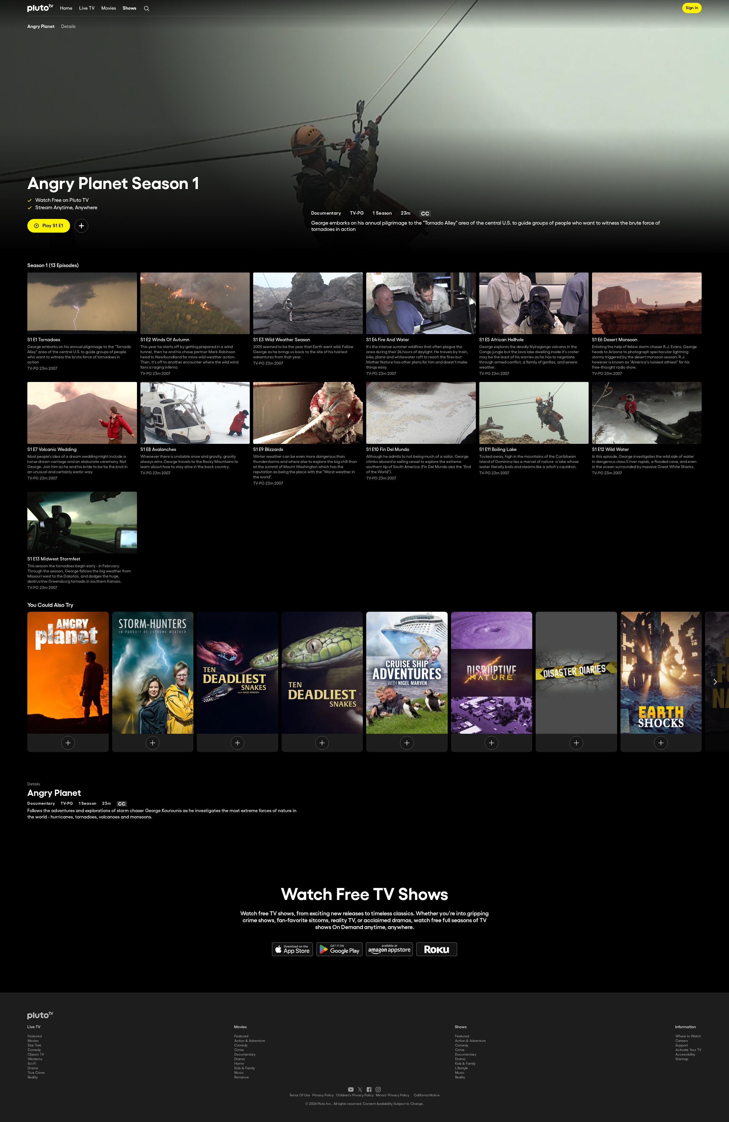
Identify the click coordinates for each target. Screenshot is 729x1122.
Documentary (244, 1054)
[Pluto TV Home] (40, 8)
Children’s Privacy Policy (355, 1095)
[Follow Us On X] (360, 1089)
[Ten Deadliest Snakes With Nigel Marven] (322, 682)
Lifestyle (461, 1068)
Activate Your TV (688, 1050)
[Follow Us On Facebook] (369, 1089)
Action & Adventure (249, 1041)
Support (681, 1045)
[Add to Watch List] (81, 226)
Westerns (35, 1059)
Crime (239, 1050)
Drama (33, 1068)
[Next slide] (715, 682)
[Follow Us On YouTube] (351, 1089)
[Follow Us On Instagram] (378, 1089)
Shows (129, 8)
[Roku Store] (436, 949)
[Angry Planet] (68, 682)
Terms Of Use (299, 1095)
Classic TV (36, 1054)
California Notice (427, 1095)
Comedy (34, 1050)
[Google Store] (339, 949)
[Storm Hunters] (153, 682)
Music (239, 1073)
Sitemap (681, 1059)
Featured (35, 1036)
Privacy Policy (323, 1095)
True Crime (36, 1073)
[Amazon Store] (389, 949)
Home (66, 8)
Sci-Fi (32, 1064)
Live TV (87, 8)
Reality (33, 1077)
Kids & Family (244, 1068)
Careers (681, 1041)
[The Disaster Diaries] (576, 682)
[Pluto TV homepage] (40, 1015)
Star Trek (34, 1045)
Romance (241, 1077)
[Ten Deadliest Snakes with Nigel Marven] (237, 682)
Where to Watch (688, 1036)
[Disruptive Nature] (492, 682)
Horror (239, 1064)
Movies (108, 8)
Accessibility (685, 1054)
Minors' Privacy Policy (392, 1095)
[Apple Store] (292, 949)
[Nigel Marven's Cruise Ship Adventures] (407, 682)
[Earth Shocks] (661, 682)
